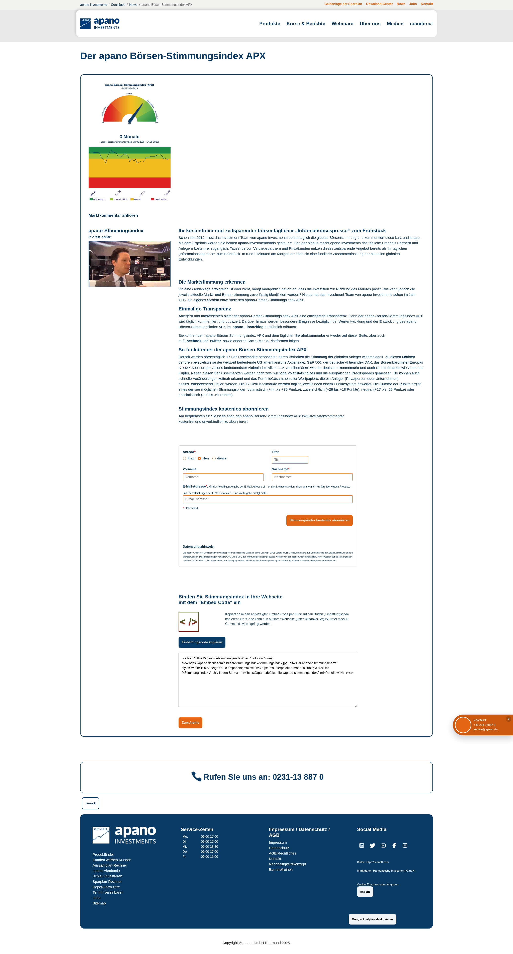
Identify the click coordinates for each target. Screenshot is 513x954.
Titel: (275, 452)
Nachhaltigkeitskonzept (287, 864)
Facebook (193, 341)
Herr (206, 458)
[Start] (99, 23)
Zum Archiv (190, 722)
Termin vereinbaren (108, 892)
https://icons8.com (377, 862)
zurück (90, 803)
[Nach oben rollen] (504, 945)
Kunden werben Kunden (112, 860)
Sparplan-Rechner (107, 882)
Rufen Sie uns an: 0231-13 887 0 (263, 777)
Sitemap (99, 903)
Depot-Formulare (106, 887)
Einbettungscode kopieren (202, 642)
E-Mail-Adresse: (195, 486)
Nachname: (281, 469)
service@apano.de (486, 729)
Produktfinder (103, 855)
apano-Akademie (106, 871)
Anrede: (189, 452)
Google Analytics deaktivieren (372, 919)
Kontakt (275, 859)
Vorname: (190, 469)
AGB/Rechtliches (282, 853)
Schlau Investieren (107, 876)
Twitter (215, 341)
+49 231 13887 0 (484, 724)
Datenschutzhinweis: (199, 546)
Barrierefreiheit (281, 870)
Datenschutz (279, 848)
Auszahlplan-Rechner (110, 865)
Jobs (96, 898)
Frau (191, 458)
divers (222, 458)
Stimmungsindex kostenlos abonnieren (319, 520)
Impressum (278, 842)
